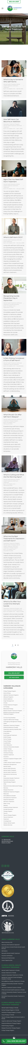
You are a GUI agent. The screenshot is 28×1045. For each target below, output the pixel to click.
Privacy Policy (16, 1043)
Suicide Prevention (14, 304)
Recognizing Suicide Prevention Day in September (11, 298)
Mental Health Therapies (10, 84)
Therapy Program (13, 421)
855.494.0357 (7, 839)
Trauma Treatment (14, 364)
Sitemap (23, 1043)
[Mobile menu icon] (2, 8)
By (9, 88)
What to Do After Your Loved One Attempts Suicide (12, 604)
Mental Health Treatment (10, 125)
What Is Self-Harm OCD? (13, 237)
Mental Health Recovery (10, 184)
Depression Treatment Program (12, 124)
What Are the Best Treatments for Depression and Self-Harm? (14, 538)
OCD (18, 240)
